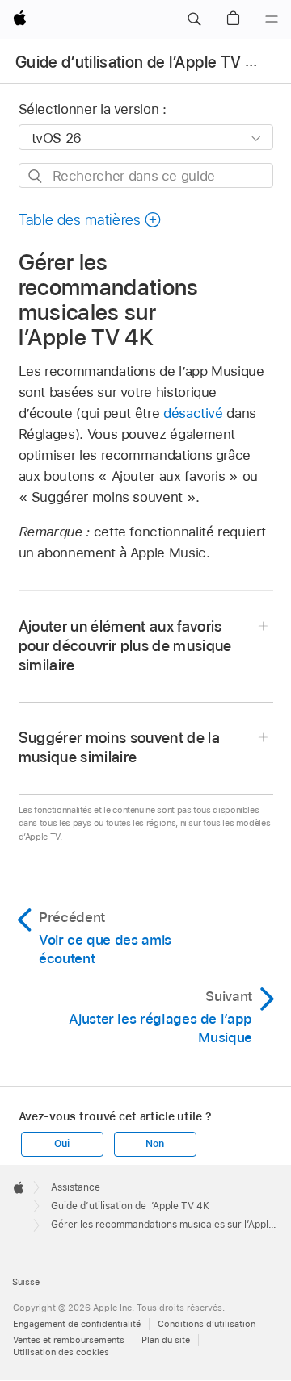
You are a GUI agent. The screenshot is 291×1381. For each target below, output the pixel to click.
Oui (61, 1143)
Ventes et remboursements (68, 1340)
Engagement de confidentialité (77, 1323)
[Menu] (271, 19)
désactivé (193, 413)
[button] (194, 19)
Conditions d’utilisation (206, 1323)
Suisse (26, 1281)
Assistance (75, 1187)
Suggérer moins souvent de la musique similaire (120, 747)
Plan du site (165, 1340)
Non (154, 1143)
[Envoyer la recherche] (35, 176)
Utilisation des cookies (61, 1352)
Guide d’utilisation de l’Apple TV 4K (140, 62)
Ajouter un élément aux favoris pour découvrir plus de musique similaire (125, 645)
